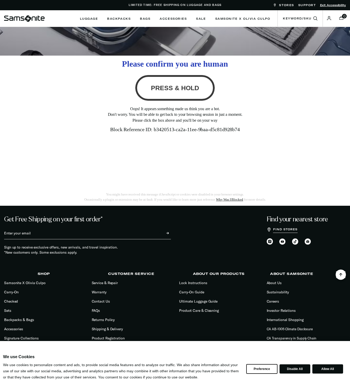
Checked (11, 301)
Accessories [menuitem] (173, 18)
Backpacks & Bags (19, 319)
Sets (7, 310)
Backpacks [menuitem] (119, 18)
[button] (329, 18)
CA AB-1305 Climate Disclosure (290, 329)
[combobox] (300, 18)
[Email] (308, 242)
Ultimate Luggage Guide (198, 301)
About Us (274, 283)
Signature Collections (21, 338)
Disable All (294, 369)
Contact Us (101, 301)
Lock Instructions (193, 283)
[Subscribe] (163, 233)
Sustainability (278, 292)
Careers (273, 301)
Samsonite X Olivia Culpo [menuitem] (242, 18)
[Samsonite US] (24, 18)
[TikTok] (295, 241)
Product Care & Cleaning (199, 310)
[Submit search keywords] (315, 18)
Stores (286, 5)
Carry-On (11, 292)
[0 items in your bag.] (341, 18)
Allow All (327, 369)
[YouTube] (282, 242)
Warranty (99, 292)
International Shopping (285, 319)
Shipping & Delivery (107, 329)
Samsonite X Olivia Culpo (25, 283)
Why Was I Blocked (229, 199)
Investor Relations (281, 310)
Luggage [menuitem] (89, 18)
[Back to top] (341, 275)
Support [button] (307, 5)
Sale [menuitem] (201, 18)
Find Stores (285, 229)
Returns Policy (103, 319)
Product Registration (108, 338)
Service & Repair (105, 283)
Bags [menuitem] (145, 18)
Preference (262, 369)
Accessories (13, 329)
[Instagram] (270, 242)
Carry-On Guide (191, 292)
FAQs (96, 310)
